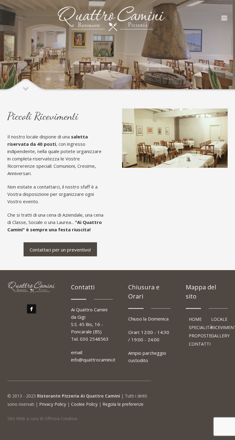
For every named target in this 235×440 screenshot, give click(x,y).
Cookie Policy (84, 404)
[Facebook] (31, 309)
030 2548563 (94, 339)
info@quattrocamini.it (93, 360)
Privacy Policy (52, 404)
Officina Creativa (60, 418)
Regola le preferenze (123, 404)
